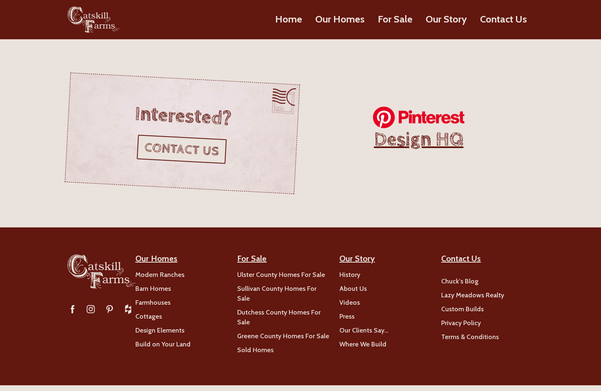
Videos (349, 302)
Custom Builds (462, 309)
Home (288, 19)
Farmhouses (152, 302)
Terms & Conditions (470, 337)
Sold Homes (255, 350)
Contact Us (503, 19)
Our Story (446, 19)
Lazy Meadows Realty (472, 295)
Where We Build (362, 344)
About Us (353, 288)
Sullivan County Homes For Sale (276, 293)
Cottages (148, 316)
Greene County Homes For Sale (283, 336)
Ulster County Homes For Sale (281, 275)
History (349, 275)
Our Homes (340, 19)
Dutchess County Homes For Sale (279, 317)
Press (346, 316)
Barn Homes (153, 288)
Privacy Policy (461, 323)
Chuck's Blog (459, 281)
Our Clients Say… (363, 330)
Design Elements (159, 330)
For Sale (395, 19)
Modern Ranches (159, 275)
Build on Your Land (163, 344)
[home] (93, 20)
